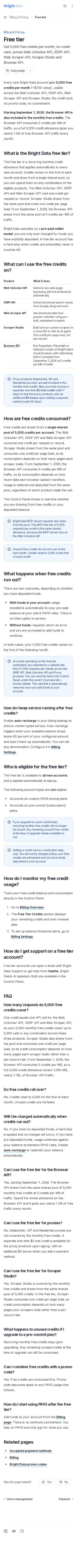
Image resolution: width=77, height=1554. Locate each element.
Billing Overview (32, 907)
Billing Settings (22, 936)
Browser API (12, 345)
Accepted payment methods (31, 1451)
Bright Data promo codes (28, 1464)
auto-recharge (15, 1150)
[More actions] (72, 6)
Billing (14, 1457)
